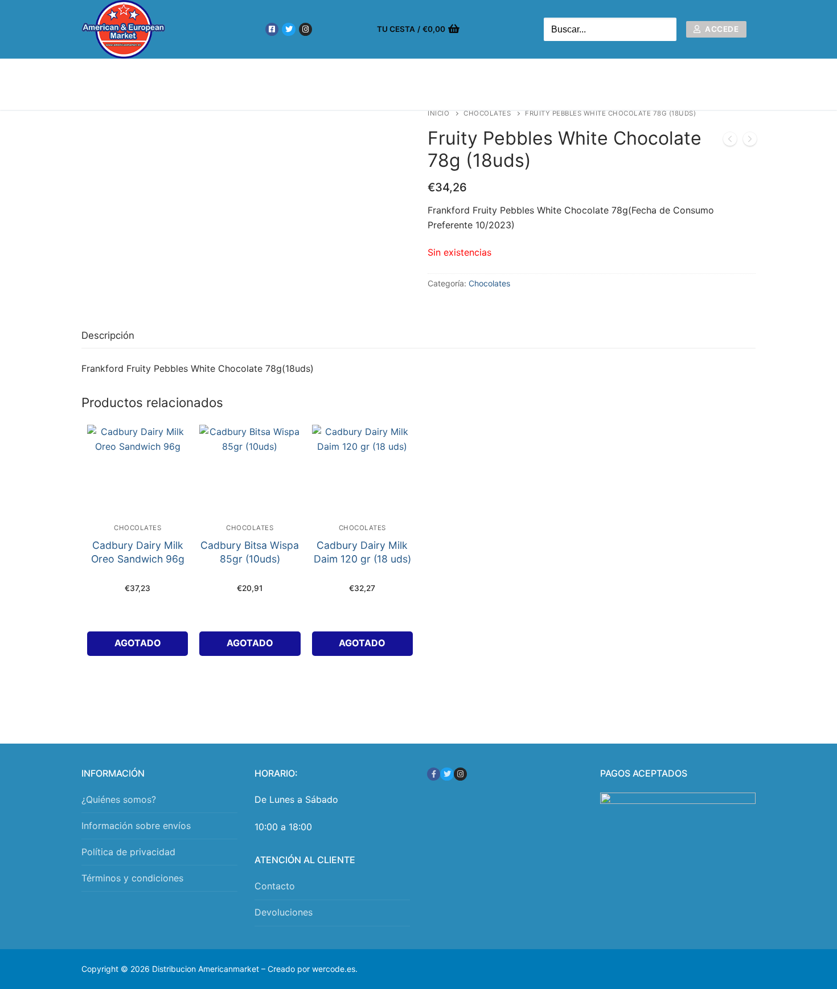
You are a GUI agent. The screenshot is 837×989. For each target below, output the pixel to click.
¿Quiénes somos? (118, 799)
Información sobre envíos (136, 825)
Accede (721, 29)
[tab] (107, 335)
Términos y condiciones (132, 878)
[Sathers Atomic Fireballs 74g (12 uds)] (750, 141)
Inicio (438, 113)
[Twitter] (288, 29)
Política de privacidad (128, 851)
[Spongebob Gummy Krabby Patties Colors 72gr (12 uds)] (730, 141)
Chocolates (487, 113)
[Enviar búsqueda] (665, 29)
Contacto (275, 886)
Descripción (107, 335)
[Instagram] (305, 29)
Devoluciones (284, 912)
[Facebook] (271, 29)
